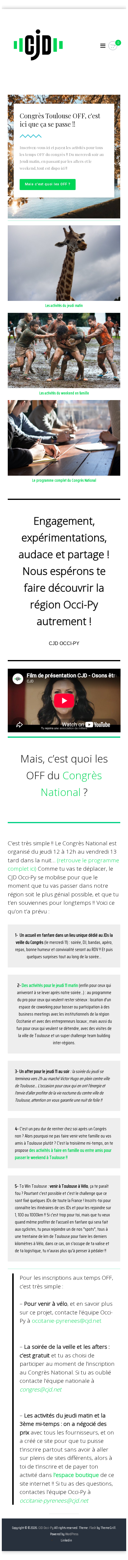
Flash (92, 1527)
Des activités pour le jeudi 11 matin (50, 985)
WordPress (71, 1534)
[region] (64, 156)
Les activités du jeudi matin (64, 305)
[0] (112, 46)
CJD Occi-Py (46, 1527)
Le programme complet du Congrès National (64, 480)
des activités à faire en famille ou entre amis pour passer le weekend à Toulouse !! (63, 1154)
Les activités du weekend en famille (64, 393)
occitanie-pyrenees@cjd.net (67, 1321)
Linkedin (66, 1540)
